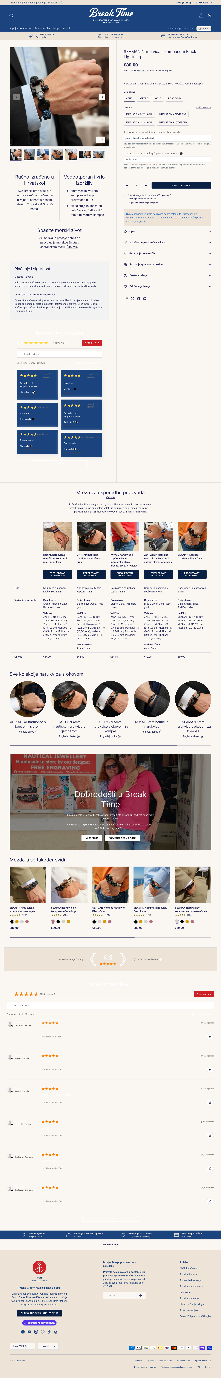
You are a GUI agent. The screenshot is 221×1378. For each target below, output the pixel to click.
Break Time (20, 1361)
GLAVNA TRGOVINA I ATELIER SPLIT (39, 1313)
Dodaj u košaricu (181, 185)
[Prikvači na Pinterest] (145, 299)
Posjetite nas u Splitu (122, 838)
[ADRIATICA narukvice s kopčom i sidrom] (28, 699)
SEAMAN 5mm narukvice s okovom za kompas (110, 726)
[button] (209, 15)
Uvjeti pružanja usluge (192, 1304)
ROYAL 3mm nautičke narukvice (152, 724)
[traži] (11, 15)
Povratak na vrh (111, 1244)
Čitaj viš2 (72, 247)
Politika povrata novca (192, 1286)
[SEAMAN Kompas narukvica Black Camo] (110, 885)
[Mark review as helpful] (210, 1036)
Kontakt (208, 1367)
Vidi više (110, 497)
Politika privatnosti (190, 1298)
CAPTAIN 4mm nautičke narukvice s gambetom (69, 726)
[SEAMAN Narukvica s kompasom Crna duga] (69, 885)
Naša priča (92, 838)
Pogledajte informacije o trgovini (143, 202)
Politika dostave (188, 1274)
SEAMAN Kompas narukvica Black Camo (108, 909)
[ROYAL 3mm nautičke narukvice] (152, 699)
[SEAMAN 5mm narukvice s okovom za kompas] (110, 699)
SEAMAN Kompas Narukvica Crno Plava (150, 909)
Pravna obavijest (189, 1310)
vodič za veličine (184, 83)
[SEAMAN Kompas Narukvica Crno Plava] (152, 885)
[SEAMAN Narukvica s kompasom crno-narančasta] (193, 885)
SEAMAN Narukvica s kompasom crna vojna (22, 909)
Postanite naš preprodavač (145, 1367)
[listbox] (167, 138)
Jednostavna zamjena (161, 83)
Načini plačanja (188, 1268)
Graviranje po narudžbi (180, 28)
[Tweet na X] (133, 299)
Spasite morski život (203, 1361)
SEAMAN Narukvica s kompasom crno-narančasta (191, 909)
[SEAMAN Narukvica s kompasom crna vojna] (28, 885)
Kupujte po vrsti (19, 28)
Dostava (142, 70)
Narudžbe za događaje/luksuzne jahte (176, 1367)
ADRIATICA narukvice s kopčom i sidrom (28, 724)
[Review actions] (54, 374)
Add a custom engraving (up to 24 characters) (151, 153)
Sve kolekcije (42, 28)
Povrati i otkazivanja (190, 1280)
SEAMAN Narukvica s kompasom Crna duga (63, 909)
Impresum (185, 1292)
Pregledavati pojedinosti (58, 574)
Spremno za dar (183, 1361)
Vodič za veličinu (203, 107)
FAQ (198, 1367)
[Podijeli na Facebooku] (139, 299)
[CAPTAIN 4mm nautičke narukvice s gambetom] (69, 699)
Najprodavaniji (61, 28)
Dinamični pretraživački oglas (195, 1316)
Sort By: (79, 362)
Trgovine (150, 1361)
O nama (138, 1361)
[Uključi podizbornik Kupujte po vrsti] (30, 28)
